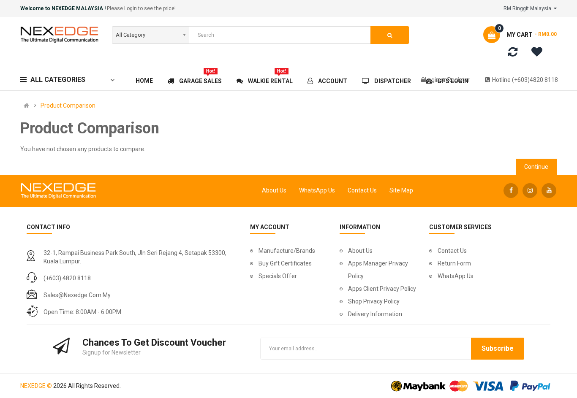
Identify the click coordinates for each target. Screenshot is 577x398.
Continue (536, 166)
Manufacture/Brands (287, 250)
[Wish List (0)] (539, 53)
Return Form (454, 263)
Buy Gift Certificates (285, 263)
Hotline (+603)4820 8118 (525, 79)
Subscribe (498, 348)
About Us (274, 190)
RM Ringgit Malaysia (529, 8)
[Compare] (512, 53)
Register (458, 79)
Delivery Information (375, 314)
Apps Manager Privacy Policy (378, 269)
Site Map (401, 190)
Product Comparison (68, 105)
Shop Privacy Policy (374, 301)
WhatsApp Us (317, 190)
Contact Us (362, 190)
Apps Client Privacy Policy (382, 288)
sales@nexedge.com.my (77, 295)
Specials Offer (278, 276)
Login (433, 79)
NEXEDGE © (36, 385)
